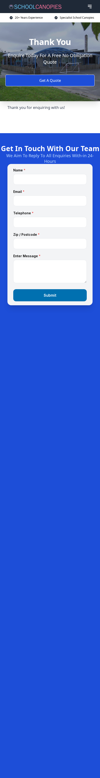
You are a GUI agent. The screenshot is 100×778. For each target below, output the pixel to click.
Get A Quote (50, 80)
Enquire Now (50, 121)
